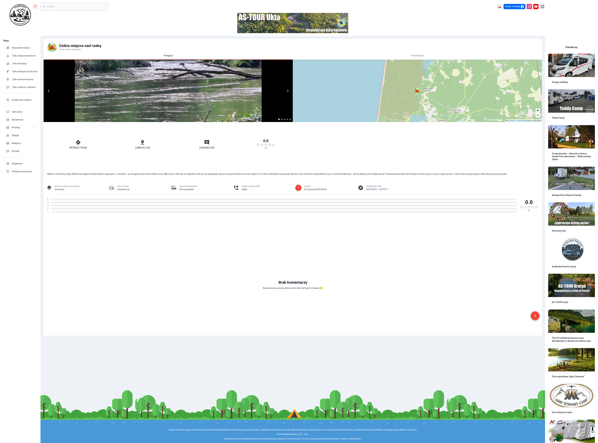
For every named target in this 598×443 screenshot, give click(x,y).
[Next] (288, 91)
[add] (535, 315)
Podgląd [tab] (168, 55)
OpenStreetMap (524, 120)
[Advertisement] (417, 144)
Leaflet (511, 120)
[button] (20, 127)
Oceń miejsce (207, 147)
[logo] (20, 15)
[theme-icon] (9, 47)
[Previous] (49, 91)
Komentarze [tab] (417, 55)
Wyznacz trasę (78, 147)
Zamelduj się (142, 147)
